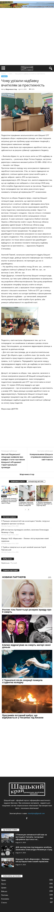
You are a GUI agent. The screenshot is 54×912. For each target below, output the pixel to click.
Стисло (4, 903)
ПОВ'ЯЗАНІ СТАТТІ (18, 481)
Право (3, 880)
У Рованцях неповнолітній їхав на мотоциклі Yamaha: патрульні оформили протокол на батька (25, 522)
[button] (50, 68)
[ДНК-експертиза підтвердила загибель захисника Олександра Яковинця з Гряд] (7, 850)
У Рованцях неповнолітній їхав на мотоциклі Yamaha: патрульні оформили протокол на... (31, 836)
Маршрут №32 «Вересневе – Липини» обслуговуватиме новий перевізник (25, 540)
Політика (4, 895)
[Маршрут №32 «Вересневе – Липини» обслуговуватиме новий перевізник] (7, 862)
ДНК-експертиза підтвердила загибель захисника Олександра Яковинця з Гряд (25, 531)
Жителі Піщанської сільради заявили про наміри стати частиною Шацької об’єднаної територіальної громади (13, 461)
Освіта (4, 76)
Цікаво (3, 888)
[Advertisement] (27, 37)
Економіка (5, 899)
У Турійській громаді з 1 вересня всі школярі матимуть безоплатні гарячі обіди (9, 501)
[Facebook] (27, 818)
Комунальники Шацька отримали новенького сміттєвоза (41, 457)
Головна (3, 74)
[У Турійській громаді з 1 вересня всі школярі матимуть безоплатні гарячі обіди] (9, 491)
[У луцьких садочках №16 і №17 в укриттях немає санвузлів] (27, 493)
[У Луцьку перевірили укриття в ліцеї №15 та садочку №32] (44, 493)
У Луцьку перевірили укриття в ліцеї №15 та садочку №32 (44, 503)
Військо (4, 891)
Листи (3, 884)
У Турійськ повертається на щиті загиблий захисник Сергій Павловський (23, 548)
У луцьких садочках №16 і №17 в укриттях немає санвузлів (26, 503)
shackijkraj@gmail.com (36, 813)
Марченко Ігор (11, 89)
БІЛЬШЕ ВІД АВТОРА (35, 481)
